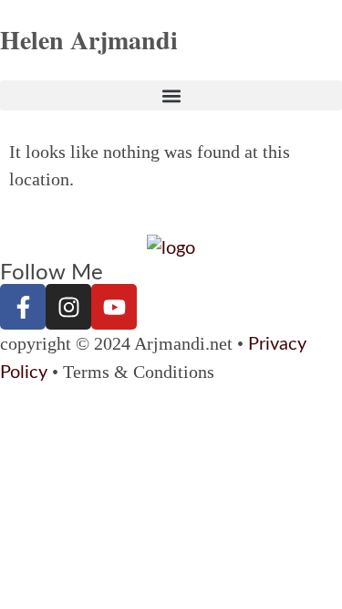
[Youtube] (114, 307)
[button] (171, 95)
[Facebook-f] (23, 307)
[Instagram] (68, 307)
